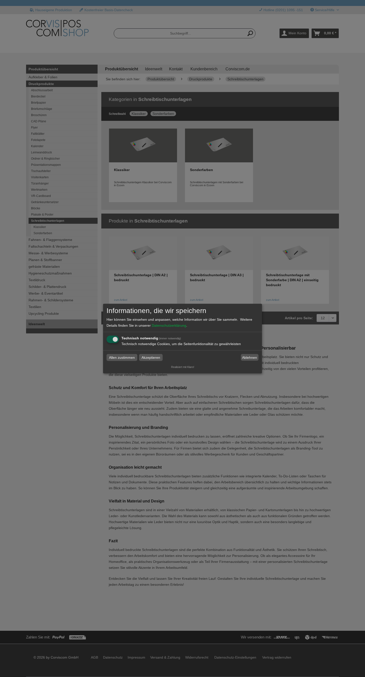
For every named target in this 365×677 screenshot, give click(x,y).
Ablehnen (249, 358)
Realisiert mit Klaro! (182, 366)
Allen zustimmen (122, 358)
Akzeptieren (151, 358)
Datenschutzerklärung (169, 325)
